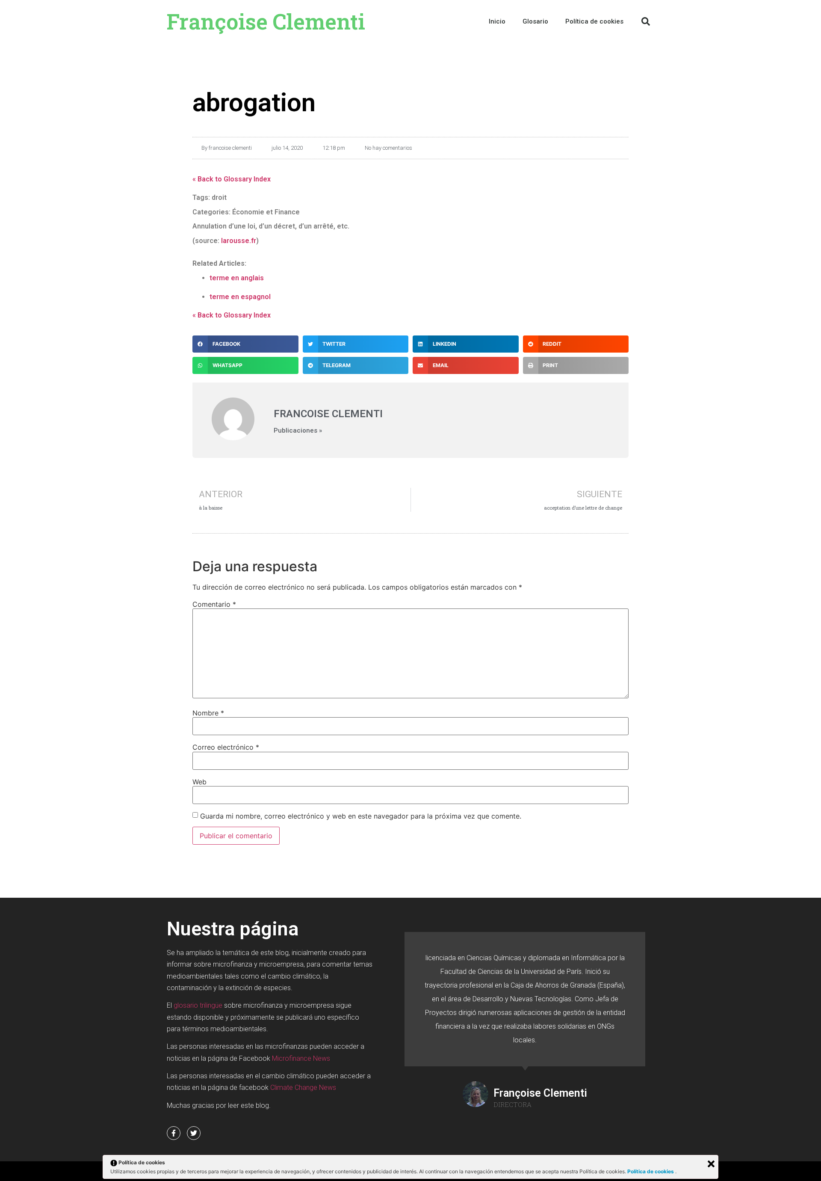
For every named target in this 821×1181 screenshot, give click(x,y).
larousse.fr (238, 241)
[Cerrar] (711, 1163)
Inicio (497, 21)
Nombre (208, 712)
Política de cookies (651, 1171)
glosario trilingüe (198, 1005)
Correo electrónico (225, 747)
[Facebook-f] (173, 1133)
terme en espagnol (240, 297)
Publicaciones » (298, 430)
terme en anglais (237, 278)
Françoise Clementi (266, 21)
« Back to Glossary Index (231, 179)
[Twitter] (194, 1133)
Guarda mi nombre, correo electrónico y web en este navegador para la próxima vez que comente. (360, 816)
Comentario (214, 604)
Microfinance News (301, 1058)
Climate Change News (303, 1087)
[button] (645, 21)
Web (199, 781)
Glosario (535, 21)
